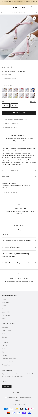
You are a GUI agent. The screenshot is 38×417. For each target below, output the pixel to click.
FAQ (3, 352)
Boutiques (5, 349)
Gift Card (5, 346)
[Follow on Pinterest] (13, 392)
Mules (4, 306)
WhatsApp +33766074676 (10, 192)
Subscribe (7, 386)
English (18, 400)
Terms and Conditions (8, 362)
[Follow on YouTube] (18, 392)
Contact (4, 355)
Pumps (4, 299)
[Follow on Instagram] (8, 392)
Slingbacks (5, 302)
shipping (17, 281)
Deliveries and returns (9, 359)
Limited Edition (6, 312)
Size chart (33, 101)
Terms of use (6, 365)
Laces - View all (7, 67)
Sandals (4, 337)
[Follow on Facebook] (3, 392)
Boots (4, 318)
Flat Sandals (6, 315)
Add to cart (19, 113)
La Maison (5, 342)
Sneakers (5, 309)
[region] (19, 209)
